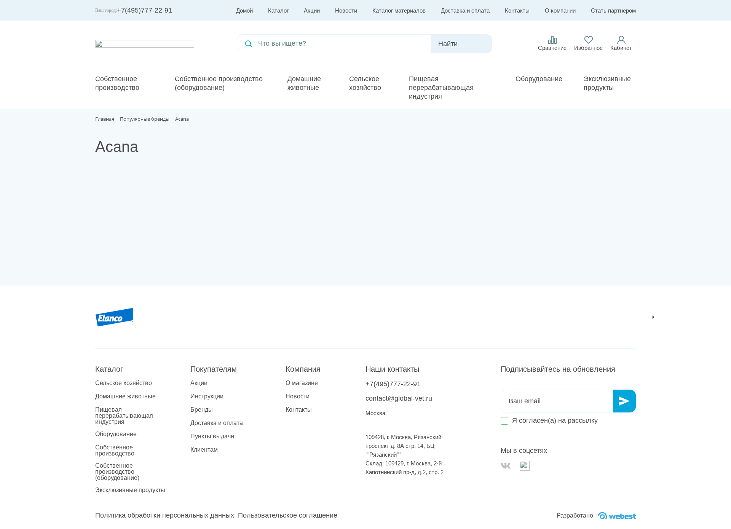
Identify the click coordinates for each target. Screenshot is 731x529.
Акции (312, 10)
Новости (346, 10)
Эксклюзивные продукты (607, 83)
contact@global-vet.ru (399, 398)
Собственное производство (117, 83)
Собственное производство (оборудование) (219, 83)
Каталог (278, 10)
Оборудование (539, 79)
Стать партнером (613, 10)
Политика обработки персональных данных (164, 515)
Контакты (517, 10)
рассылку (583, 420)
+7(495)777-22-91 (144, 10)
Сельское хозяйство (365, 83)
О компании (560, 10)
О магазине (302, 383)
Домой (244, 10)
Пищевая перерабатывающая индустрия (441, 87)
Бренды (201, 410)
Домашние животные (304, 83)
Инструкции (206, 396)
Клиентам (204, 450)
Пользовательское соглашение (287, 515)
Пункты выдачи (212, 436)
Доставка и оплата (465, 10)
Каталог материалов (399, 10)
